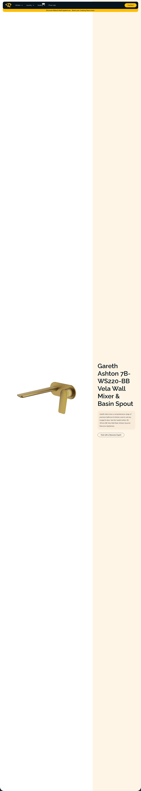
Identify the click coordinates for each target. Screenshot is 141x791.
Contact (131, 5)
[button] (19, 5)
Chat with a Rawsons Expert (111, 435)
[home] (7, 5)
